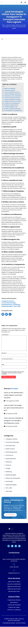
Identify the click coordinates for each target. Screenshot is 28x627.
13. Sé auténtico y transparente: (13, 110)
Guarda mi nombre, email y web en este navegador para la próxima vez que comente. (12, 373)
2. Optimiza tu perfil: (9, 90)
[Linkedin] (15, 546)
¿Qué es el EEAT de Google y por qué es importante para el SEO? (13, 407)
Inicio (3, 25)
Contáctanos (11, 514)
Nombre (4, 353)
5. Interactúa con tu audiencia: (12, 96)
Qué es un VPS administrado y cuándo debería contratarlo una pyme (13, 395)
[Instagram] (8, 546)
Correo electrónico (7, 358)
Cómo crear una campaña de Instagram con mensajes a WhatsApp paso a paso (13, 420)
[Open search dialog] (21, 2)
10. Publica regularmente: (11, 105)
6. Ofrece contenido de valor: (11, 97)
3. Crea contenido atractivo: (11, 92)
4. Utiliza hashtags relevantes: (12, 94)
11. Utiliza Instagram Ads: (10, 107)
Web (2, 364)
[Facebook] (19, 546)
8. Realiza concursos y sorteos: (12, 101)
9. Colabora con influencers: (11, 103)
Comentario (5, 334)
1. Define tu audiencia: (9, 88)
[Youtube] (12, 546)
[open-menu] (25, 2)
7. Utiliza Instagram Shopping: (12, 99)
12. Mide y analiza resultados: (12, 109)
